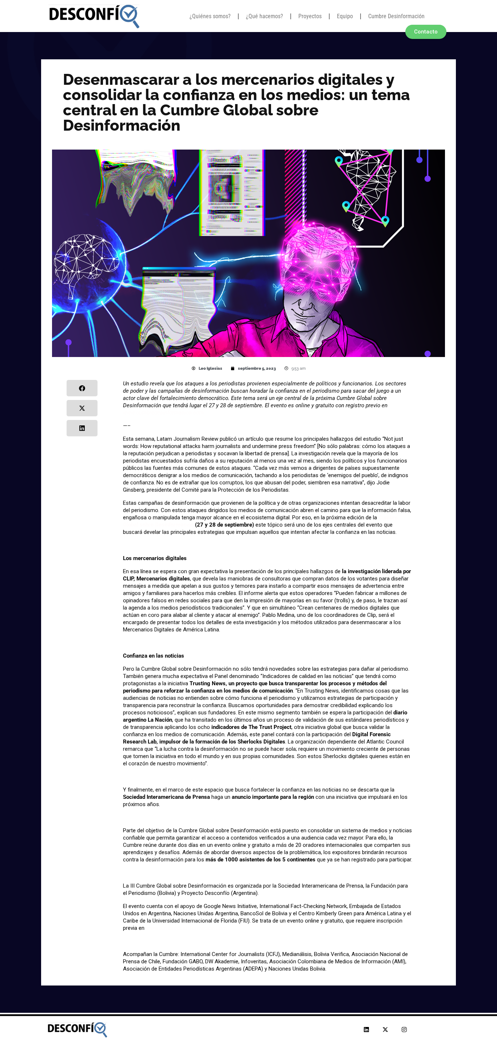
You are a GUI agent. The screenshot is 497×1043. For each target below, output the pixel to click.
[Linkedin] (366, 1029)
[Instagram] (404, 1029)
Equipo (345, 16)
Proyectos (310, 16)
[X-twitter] (385, 1029)
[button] (82, 388)
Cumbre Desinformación (396, 16)
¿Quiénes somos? (210, 16)
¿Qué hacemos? (264, 16)
